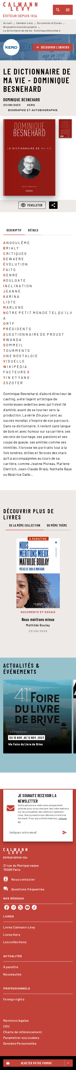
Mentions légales (16, 1020)
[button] (53, 47)
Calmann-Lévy (24, 22)
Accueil (7, 22)
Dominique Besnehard (21, 99)
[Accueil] (20, 9)
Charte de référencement (22, 1032)
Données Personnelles (19, 1043)
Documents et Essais (49, 22)
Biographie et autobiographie (20, 26)
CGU (6, 1026)
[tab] (14, 230)
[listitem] (6, 907)
